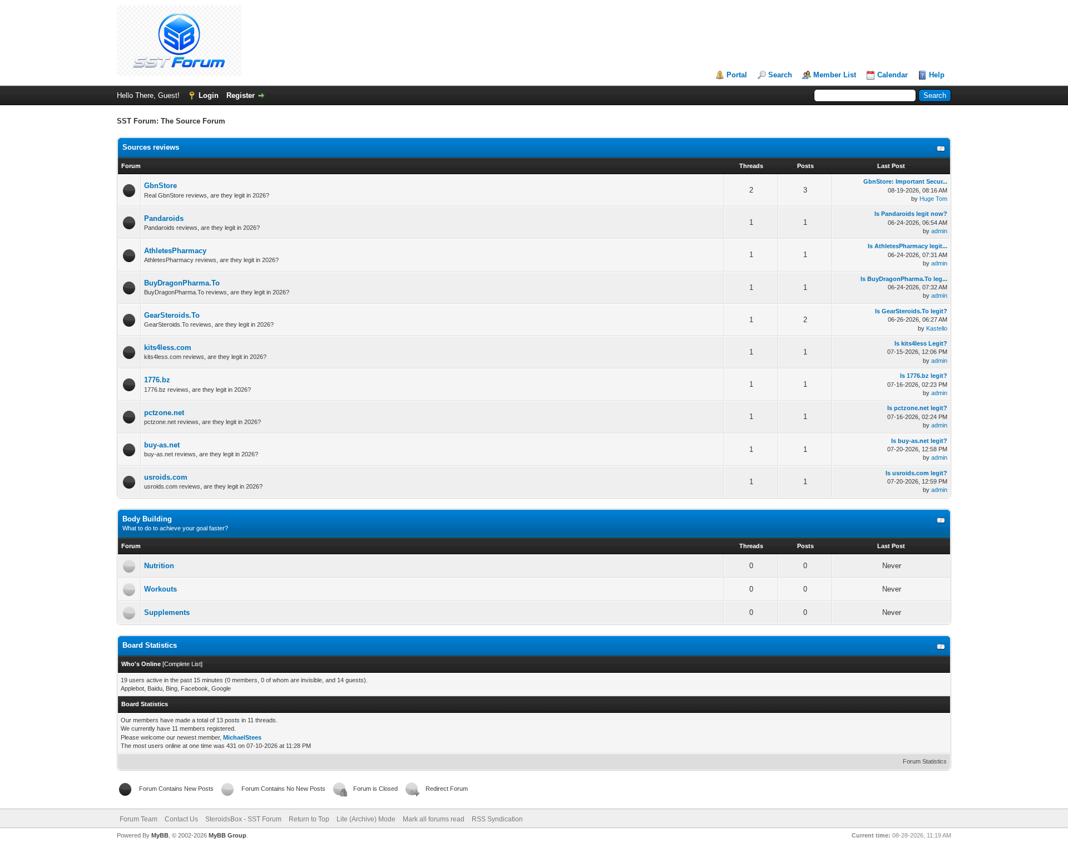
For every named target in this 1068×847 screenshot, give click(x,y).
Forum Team (138, 819)
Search (780, 75)
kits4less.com (167, 347)
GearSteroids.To (172, 315)
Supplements (167, 612)
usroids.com (165, 477)
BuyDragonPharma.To (182, 283)
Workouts (160, 589)
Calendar (892, 75)
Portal (736, 75)
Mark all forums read (433, 819)
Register (240, 95)
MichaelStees (242, 737)
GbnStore (160, 185)
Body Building (147, 519)
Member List (834, 75)
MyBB (160, 835)
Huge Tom (933, 198)
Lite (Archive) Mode (366, 819)
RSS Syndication (497, 819)
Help (937, 75)
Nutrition (159, 566)
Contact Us (181, 819)
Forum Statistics (925, 761)
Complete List (182, 664)
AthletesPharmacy (175, 251)
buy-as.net (162, 445)
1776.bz (157, 380)
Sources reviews (150, 147)
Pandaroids (164, 218)
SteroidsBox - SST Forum (243, 819)
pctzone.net (164, 412)
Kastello (936, 328)
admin (939, 231)
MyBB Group (227, 835)
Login (209, 95)
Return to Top (309, 819)
